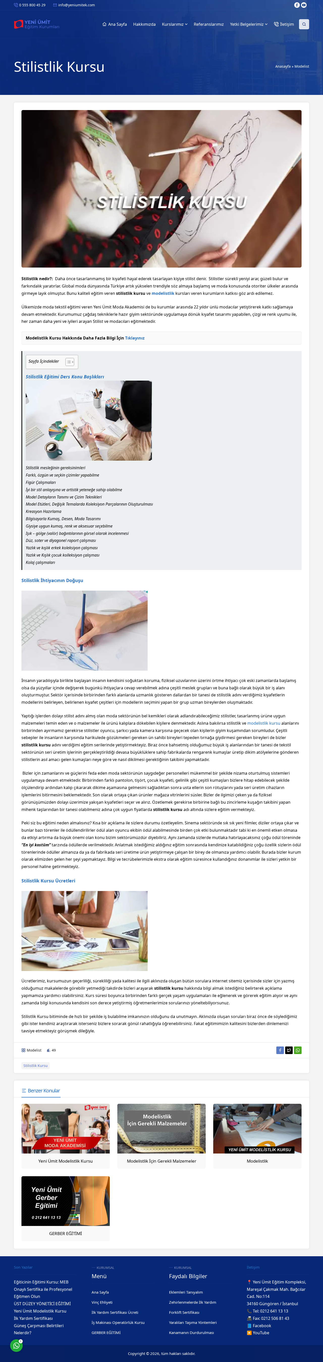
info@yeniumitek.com (76, 5)
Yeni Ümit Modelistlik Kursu (65, 1161)
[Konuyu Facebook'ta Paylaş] (280, 1050)
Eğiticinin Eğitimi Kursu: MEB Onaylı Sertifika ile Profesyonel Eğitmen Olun (43, 1289)
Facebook (262, 1325)
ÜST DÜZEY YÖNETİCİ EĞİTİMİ (42, 1303)
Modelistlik (257, 1161)
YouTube (261, 1332)
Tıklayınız (135, 338)
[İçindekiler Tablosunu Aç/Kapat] (67, 362)
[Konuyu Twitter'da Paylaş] (289, 1050)
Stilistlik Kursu (35, 1065)
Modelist (301, 66)
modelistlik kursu (263, 723)
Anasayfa (283, 66)
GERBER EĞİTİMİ (65, 1233)
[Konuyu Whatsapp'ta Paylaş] (298, 1050)
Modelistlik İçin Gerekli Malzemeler (161, 1161)
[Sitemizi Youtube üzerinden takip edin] (304, 5)
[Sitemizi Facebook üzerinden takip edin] (297, 5)
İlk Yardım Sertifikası (33, 1318)
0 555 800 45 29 (32, 5)
